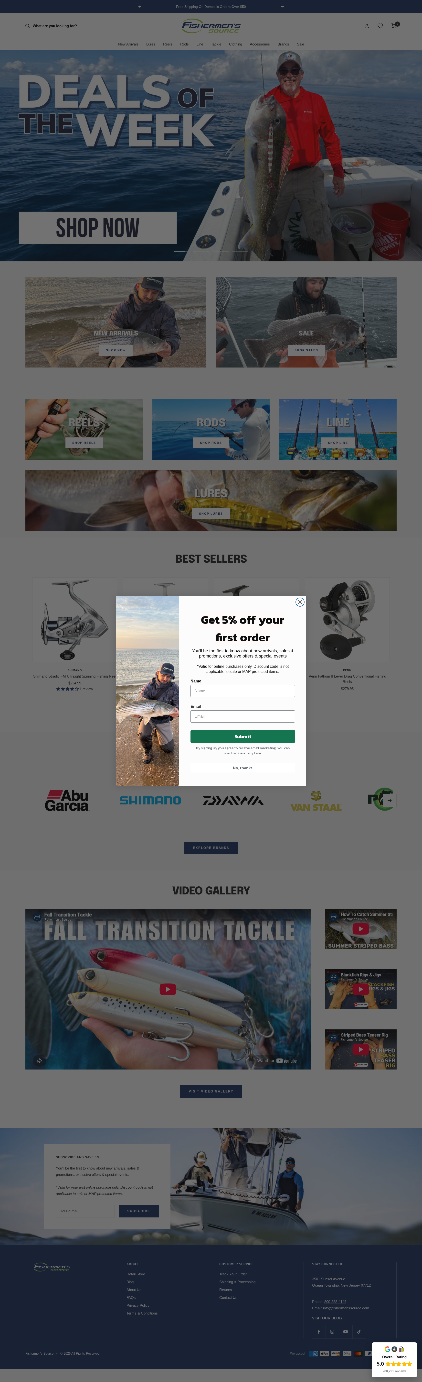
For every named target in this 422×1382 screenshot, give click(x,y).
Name (195, 681)
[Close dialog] (300, 602)
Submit (242, 736)
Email (195, 706)
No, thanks (243, 768)
